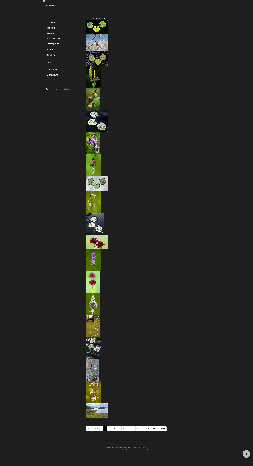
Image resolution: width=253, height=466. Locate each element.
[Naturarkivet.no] (55, 6)
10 (148, 429)
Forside (51, 22)
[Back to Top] (246, 454)
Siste (163, 429)
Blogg (50, 49)
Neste (154, 429)
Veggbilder (53, 39)
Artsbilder (53, 44)
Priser (50, 33)
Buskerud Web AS (121, 450)
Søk (49, 62)
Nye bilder (53, 75)
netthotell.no (147, 450)
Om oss (51, 28)
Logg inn (52, 70)
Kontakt (51, 55)
